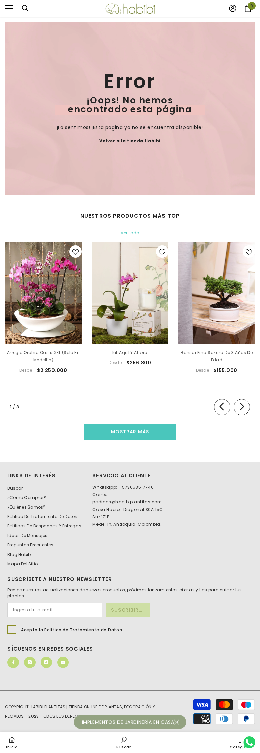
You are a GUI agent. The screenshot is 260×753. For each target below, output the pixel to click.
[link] (124, 742)
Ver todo (130, 233)
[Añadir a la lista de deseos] (75, 251)
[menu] (9, 8)
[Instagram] (30, 662)
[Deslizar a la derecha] (242, 407)
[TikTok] (46, 662)
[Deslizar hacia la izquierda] (222, 407)
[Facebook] (13, 662)
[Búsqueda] (25, 8)
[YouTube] (63, 662)
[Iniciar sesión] (232, 8)
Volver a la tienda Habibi (130, 141)
